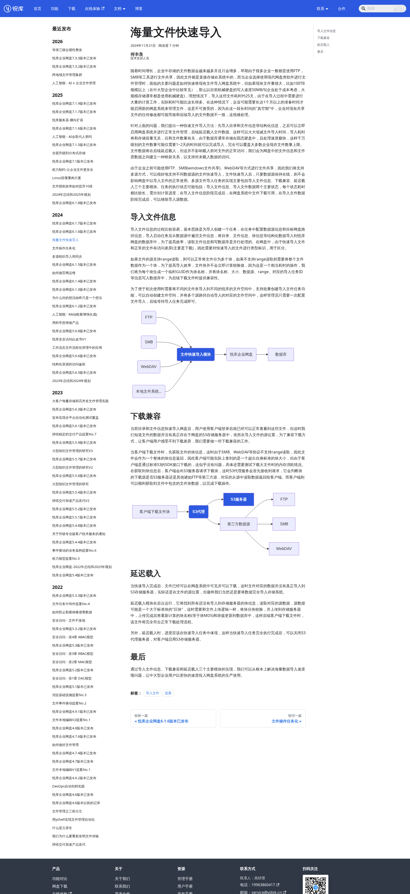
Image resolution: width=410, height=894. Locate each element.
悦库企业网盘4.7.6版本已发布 (74, 736)
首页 (37, 8)
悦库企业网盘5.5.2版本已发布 (74, 509)
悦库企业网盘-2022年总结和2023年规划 (82, 567)
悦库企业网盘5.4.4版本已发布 (74, 542)
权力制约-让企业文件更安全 (72, 170)
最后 (320, 51)
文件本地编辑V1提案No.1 (71, 769)
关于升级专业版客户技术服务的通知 (78, 533)
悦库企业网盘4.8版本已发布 (72, 728)
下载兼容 (323, 38)
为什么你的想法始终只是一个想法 (77, 298)
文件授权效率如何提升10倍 (72, 186)
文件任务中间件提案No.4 (71, 603)
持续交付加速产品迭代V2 (70, 500)
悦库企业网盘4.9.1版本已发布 (74, 711)
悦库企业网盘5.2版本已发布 (72, 670)
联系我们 (122, 886)
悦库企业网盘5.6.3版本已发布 (74, 409)
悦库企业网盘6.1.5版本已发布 (74, 264)
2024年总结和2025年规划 (71, 194)
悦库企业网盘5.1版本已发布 (72, 686)
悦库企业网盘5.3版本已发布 (72, 645)
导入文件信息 (326, 31)
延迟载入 (323, 44)
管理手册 (185, 878)
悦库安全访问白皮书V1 (69, 339)
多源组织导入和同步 (67, 256)
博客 (139, 8)
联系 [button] (320, 8)
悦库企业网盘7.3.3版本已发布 (74, 58)
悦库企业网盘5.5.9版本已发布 (74, 442)
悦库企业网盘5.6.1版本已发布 (74, 426)
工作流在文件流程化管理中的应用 (77, 347)
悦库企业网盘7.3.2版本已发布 (74, 66)
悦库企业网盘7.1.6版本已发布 (74, 128)
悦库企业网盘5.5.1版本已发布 (74, 517)
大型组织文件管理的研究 (70, 484)
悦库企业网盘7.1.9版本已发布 (74, 103)
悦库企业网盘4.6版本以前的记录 (76, 803)
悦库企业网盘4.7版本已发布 (72, 761)
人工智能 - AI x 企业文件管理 (74, 83)
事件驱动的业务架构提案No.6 (74, 550)
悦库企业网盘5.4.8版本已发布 (74, 525)
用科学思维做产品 (65, 323)
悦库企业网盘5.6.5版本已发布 (74, 372)
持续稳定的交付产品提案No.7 (74, 434)
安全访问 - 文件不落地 (68, 620)
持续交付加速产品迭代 (68, 844)
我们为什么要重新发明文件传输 (75, 836)
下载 (71, 8)
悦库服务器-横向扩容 (67, 120)
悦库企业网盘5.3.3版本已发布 (74, 595)
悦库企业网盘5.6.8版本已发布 (74, 331)
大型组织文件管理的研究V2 (72, 467)
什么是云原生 (62, 827)
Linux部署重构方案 (66, 178)
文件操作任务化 (63, 248)
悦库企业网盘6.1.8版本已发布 (74, 203)
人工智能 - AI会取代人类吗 (72, 136)
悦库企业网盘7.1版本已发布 (72, 161)
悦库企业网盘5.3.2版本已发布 (74, 628)
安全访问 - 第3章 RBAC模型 (72, 653)
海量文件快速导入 (65, 239)
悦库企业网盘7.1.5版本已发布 (74, 145)
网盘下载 (59, 886)
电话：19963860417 (257, 884)
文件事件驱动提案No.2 (69, 703)
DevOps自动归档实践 (68, 786)
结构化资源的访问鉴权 (68, 364)
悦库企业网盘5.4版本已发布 (72, 575)
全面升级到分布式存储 (68, 153)
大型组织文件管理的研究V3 (72, 451)
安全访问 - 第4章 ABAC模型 (72, 637)
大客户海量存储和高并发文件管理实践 (80, 401)
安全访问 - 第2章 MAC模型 (72, 662)
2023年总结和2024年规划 (71, 380)
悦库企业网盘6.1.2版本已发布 (74, 306)
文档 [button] (117, 8)
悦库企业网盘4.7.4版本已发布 (74, 753)
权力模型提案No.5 (66, 558)
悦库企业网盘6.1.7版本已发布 (74, 223)
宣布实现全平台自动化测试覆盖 (75, 417)
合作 (341, 8)
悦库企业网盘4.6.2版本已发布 (74, 778)
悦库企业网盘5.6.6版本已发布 (74, 356)
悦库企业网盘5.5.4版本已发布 (74, 492)
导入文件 (152, 693)
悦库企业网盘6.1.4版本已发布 (74, 281)
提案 (168, 693)
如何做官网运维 (63, 273)
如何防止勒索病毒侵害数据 (72, 612)
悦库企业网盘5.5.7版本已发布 (74, 459)
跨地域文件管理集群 (67, 75)
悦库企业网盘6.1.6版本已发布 (74, 231)
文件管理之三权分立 (67, 811)
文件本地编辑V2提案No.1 (71, 720)
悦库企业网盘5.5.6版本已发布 (74, 475)
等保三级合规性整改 (67, 50)
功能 (54, 8)
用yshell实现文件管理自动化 (73, 819)
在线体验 (92, 8)
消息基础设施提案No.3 (69, 695)
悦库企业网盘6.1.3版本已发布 (74, 289)
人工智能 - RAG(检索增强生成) (74, 314)
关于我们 (122, 878)
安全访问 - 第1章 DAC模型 (72, 678)
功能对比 (59, 878)
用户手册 (185, 886)
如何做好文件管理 (65, 745)
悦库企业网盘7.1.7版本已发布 (74, 111)
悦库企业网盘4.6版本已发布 (72, 794)
